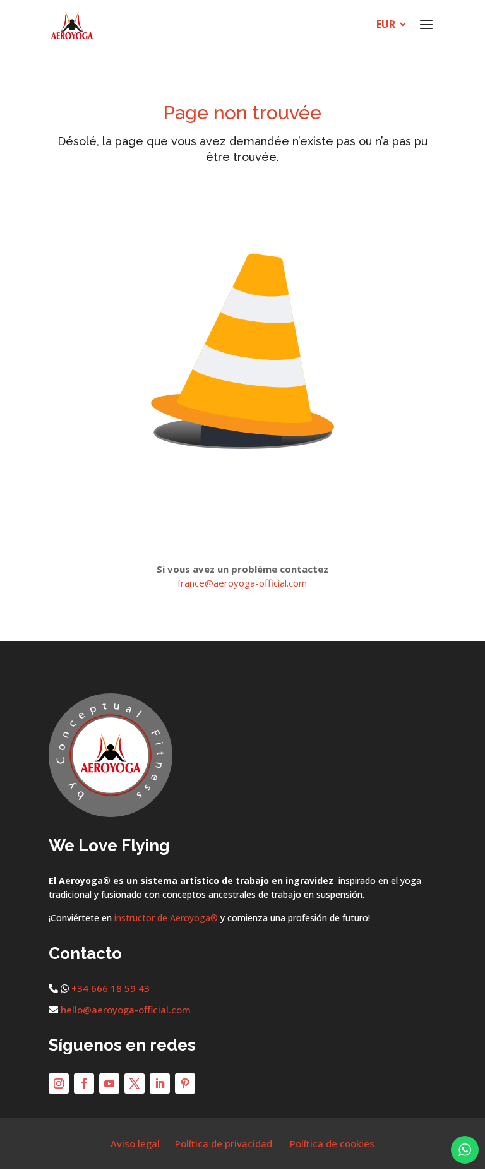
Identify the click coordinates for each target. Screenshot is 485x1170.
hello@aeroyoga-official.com (126, 1009)
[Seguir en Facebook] (84, 1083)
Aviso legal (135, 1143)
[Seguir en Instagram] (59, 1083)
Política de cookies (332, 1143)
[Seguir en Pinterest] (185, 1083)
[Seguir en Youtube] (109, 1083)
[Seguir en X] (134, 1083)
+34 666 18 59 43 (110, 988)
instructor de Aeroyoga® (166, 918)
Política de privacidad (223, 1143)
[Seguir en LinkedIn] (160, 1083)
